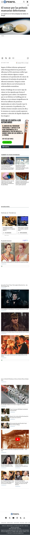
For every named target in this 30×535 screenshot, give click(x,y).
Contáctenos (16, 522)
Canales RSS (3, 522)
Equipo (26, 522)
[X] (9, 518)
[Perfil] (15, 514)
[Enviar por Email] (13, 58)
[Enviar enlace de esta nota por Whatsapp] (9, 58)
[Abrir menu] (2, 2)
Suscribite (7, 142)
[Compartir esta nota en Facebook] (2, 58)
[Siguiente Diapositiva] (28, 225)
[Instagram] (17, 518)
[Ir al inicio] (9, 1)
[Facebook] (6, 518)
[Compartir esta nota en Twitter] (6, 58)
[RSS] (20, 518)
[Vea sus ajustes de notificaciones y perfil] (27, 1)
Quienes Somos (10, 522)
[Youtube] (13, 518)
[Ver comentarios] (28, 5)
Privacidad (22, 522)
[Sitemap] (24, 518)
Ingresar (23, 1)
